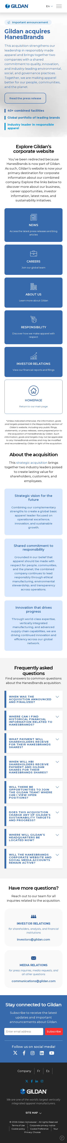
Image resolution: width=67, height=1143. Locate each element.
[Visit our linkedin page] (36, 1081)
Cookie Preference (39, 1128)
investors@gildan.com (33, 939)
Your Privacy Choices (41, 1130)
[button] (59, 6)
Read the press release (25, 98)
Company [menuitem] (24, 1071)
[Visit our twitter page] (27, 1081)
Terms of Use (18, 1125)
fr (38, 1071)
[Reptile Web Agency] (62, 1138)
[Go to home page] (17, 8)
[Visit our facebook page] (32, 1081)
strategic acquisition (32, 462)
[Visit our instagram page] (41, 1081)
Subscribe (54, 1031)
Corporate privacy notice (42, 1125)
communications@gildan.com (34, 981)
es (47, 1071)
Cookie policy (18, 1128)
